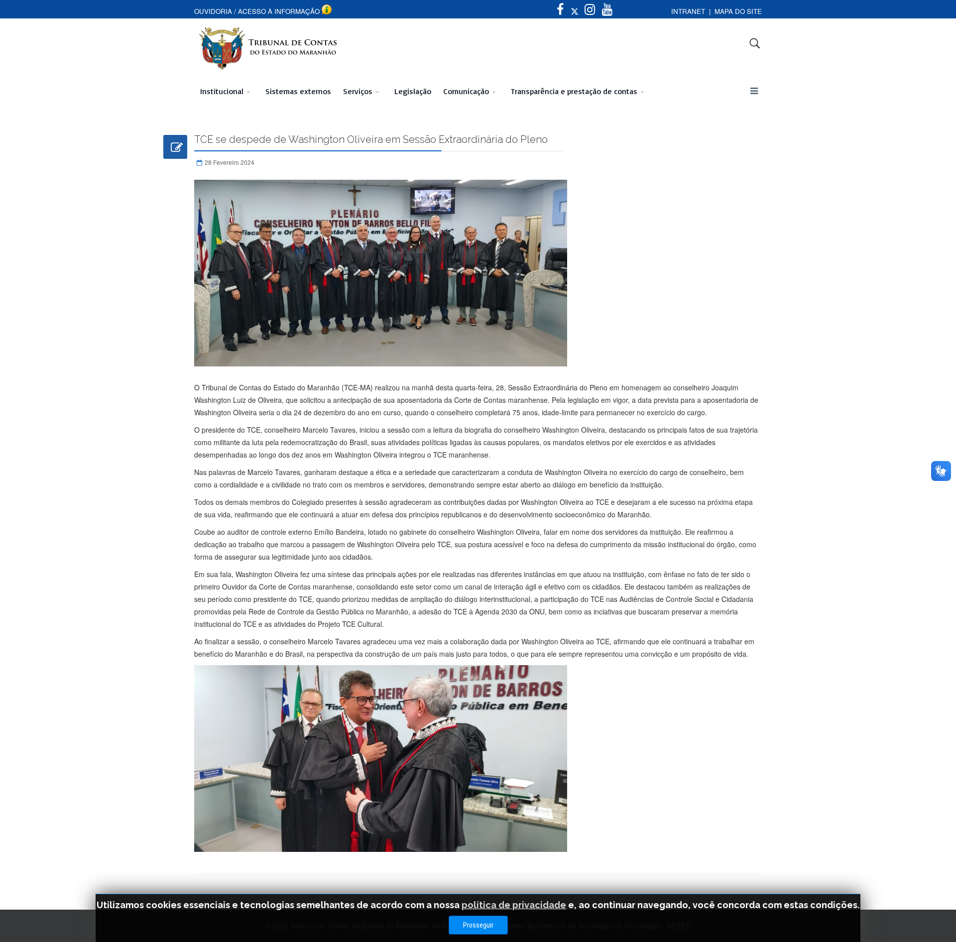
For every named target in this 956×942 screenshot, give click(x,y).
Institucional (221, 91)
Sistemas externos (298, 91)
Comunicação (466, 91)
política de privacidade (514, 905)
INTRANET (688, 11)
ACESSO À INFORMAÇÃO (279, 11)
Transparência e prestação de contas (574, 91)
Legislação (412, 91)
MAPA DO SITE (738, 11)
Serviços (357, 91)
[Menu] (754, 91)
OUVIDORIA (213, 11)
